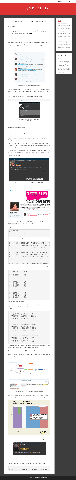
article (26, 134)
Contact (69, 1)
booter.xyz (23, 133)
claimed (20, 42)
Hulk (31, 33)
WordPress (44, 477)
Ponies (22, 127)
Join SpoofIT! (61, 1)
